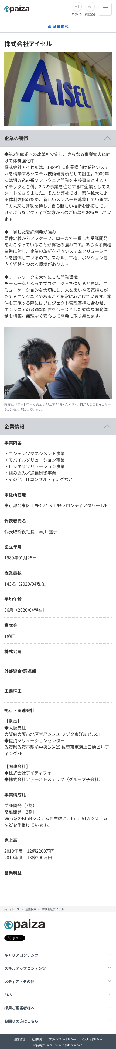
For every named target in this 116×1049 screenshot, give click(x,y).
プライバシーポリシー (62, 1039)
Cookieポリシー (92, 1039)
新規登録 (90, 14)
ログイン (77, 14)
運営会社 (19, 1039)
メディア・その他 (19, 981)
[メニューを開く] (105, 9)
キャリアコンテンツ (21, 955)
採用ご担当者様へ (19, 1007)
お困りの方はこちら (21, 1021)
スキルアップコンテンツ (25, 968)
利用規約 (37, 1039)
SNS (8, 994)
